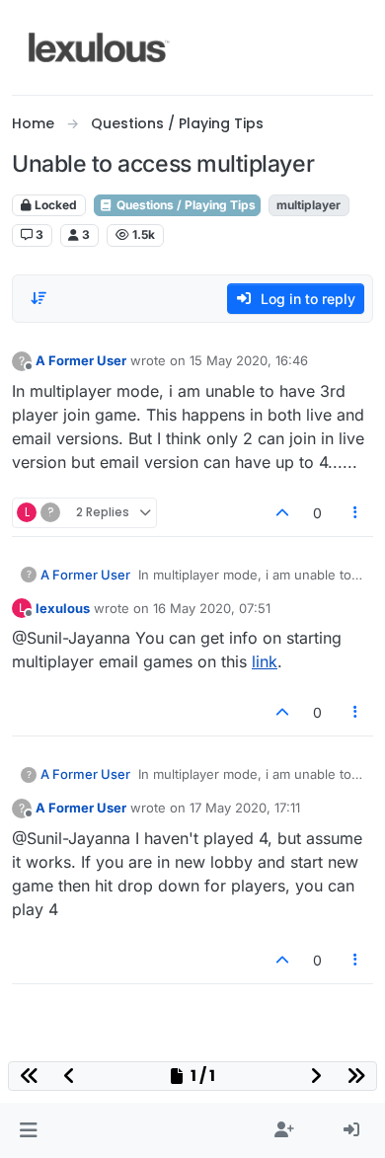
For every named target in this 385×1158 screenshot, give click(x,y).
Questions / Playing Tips (185, 204)
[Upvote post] (282, 513)
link (264, 661)
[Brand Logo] (99, 47)
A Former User (81, 360)
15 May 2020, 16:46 (249, 360)
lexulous (63, 608)
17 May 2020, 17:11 (245, 807)
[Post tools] (356, 513)
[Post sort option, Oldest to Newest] (38, 298)
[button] (28, 1130)
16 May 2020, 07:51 (211, 608)
